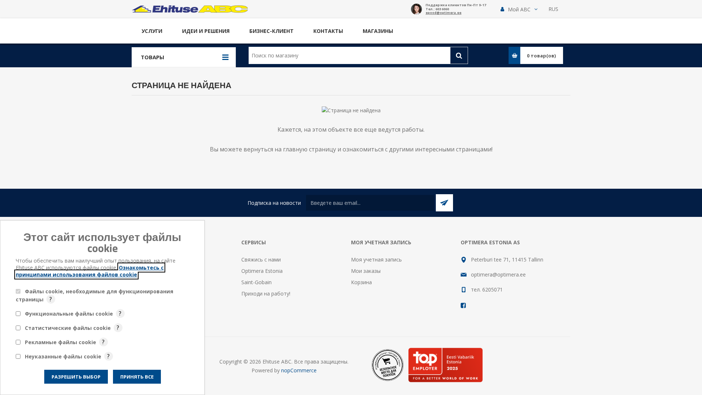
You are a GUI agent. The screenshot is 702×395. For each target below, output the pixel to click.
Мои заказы (366, 270)
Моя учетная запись (376, 259)
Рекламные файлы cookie (60, 342)
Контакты (328, 30)
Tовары (152, 57)
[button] (519, 9)
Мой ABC (519, 9)
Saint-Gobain (256, 282)
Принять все (137, 376)
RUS (553, 8)
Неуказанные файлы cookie (63, 356)
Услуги (151, 30)
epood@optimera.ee (443, 13)
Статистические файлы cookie (68, 327)
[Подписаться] (444, 202)
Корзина (361, 282)
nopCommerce (299, 370)
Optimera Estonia (262, 270)
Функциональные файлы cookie (69, 313)
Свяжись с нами (261, 259)
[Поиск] (459, 55)
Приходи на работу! (265, 293)
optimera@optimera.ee (498, 274)
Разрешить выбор (76, 376)
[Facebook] (464, 305)
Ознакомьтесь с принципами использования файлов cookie (90, 271)
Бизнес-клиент (271, 30)
